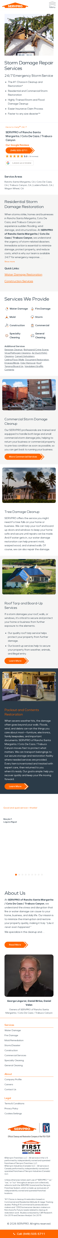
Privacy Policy (11, 1108)
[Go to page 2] (19, 874)
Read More (15, 944)
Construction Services (19, 281)
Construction (11, 1050)
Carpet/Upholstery (24, 356)
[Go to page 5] (29, 874)
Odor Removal (27, 363)
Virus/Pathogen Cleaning (18, 353)
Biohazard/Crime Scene (36, 349)
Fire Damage (11, 1035)
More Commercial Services (23, 456)
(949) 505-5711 (18, 150)
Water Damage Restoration (23, 274)
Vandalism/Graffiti (33, 366)
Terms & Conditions (14, 1103)
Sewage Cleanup (14, 349)
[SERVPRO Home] (15, 5)
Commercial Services (15, 1055)
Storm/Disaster (12, 1045)
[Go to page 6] (32, 874)
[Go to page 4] (25, 874)
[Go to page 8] (38, 874)
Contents (9, 369)
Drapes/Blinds (12, 363)
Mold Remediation (14, 1040)
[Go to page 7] (35, 874)
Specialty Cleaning (14, 1060)
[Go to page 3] (22, 874)
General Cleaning (14, 1065)
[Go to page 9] (42, 874)
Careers (9, 1084)
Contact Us (10, 1089)
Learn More (15, 660)
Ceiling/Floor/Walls (14, 359)
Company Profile (13, 1079)
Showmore (10, 261)
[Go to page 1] (16, 874)
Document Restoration (37, 359)
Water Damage (13, 1030)
